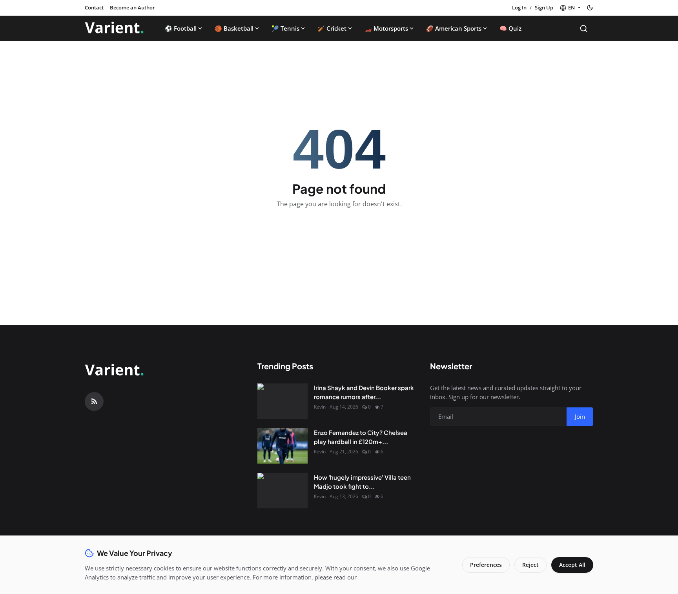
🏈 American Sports (453, 28)
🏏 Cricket (331, 28)
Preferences (486, 564)
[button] (570, 8)
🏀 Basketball (234, 28)
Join (580, 416)
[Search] (583, 28)
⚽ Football (181, 28)
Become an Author (132, 7)
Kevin (320, 406)
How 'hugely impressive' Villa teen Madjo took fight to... (362, 481)
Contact (94, 7)
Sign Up (544, 7)
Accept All (572, 564)
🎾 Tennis (285, 28)
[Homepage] (114, 28)
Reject (530, 564)
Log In (519, 7)
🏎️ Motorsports (386, 28)
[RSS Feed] (94, 401)
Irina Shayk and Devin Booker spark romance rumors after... (364, 392)
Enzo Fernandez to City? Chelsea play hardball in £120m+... (360, 437)
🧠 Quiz (510, 28)
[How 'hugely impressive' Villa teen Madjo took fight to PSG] (282, 490)
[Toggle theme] (590, 7)
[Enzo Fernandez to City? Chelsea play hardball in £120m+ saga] (282, 446)
